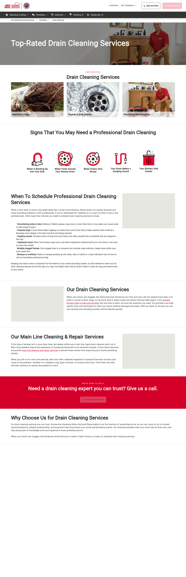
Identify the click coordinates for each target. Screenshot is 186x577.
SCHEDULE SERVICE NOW (94, 400)
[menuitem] (113, 5)
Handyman (96, 15)
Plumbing (40, 15)
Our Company (127, 5)
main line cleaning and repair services (40, 350)
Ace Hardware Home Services (22, 20)
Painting (77, 15)
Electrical (59, 15)
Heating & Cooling (17, 15)
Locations (113, 5)
